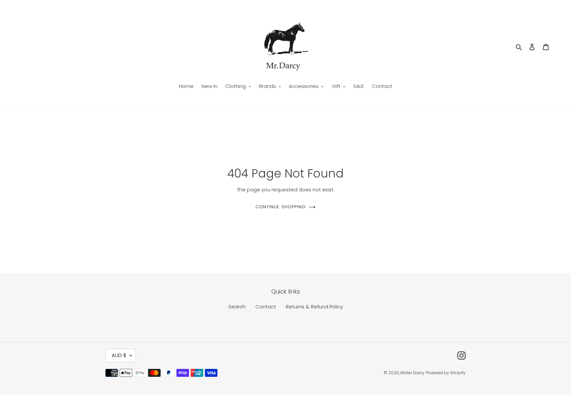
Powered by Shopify (446, 372)
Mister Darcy (412, 372)
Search (237, 306)
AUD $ (119, 355)
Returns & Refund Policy (314, 306)
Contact (265, 306)
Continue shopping (280, 207)
